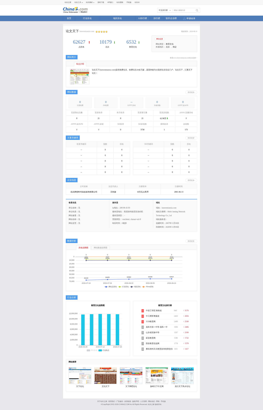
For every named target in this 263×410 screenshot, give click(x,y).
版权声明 (135, 401)
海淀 (175, 47)
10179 (105, 42)
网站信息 (159, 39)
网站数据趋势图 (100, 248)
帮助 (157, 401)
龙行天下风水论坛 (182, 386)
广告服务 (119, 401)
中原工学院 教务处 (154, 311)
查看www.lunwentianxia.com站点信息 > (183, 58)
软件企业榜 (171, 18)
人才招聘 (143, 401)
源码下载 (101, 2)
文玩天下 (105, 386)
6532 (131, 42)
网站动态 (151, 401)
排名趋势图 (83, 248)
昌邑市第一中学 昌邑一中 (157, 327)
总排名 (81, 47)
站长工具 (78, 2)
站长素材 (89, 2)
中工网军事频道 (152, 316)
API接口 (110, 2)
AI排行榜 (142, 18)
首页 (69, 18)
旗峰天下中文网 (157, 386)
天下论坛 (80, 386)
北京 (107, 47)
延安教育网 (150, 338)
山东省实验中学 (152, 332)
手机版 (163, 401)
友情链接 (127, 401)
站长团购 (120, 2)
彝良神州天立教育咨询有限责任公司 (159, 350)
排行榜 (157, 18)
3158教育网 (150, 322)
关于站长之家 (102, 401)
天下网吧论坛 (131, 386)
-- (131, 102)
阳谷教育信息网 (152, 343)
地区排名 (117, 18)
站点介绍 (80, 64)
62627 (80, 42)
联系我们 (111, 401)
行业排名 (87, 18)
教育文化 (133, 47)
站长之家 (68, 2)
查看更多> (191, 92)
